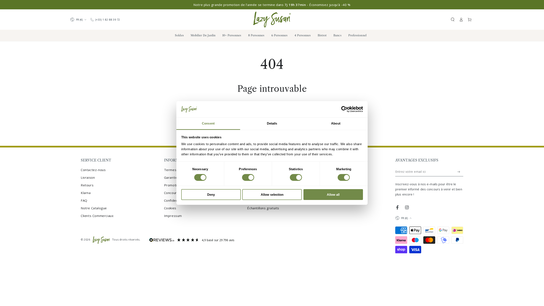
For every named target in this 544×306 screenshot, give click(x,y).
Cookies (170, 208)
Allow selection (272, 194)
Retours (87, 185)
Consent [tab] (208, 123)
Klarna (86, 193)
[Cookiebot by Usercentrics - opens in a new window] (344, 109)
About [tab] (335, 123)
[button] (452, 19)
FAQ (84, 200)
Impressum (173, 216)
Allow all (333, 194)
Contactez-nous (93, 170)
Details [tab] (272, 123)
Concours (171, 193)
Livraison (88, 177)
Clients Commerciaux (97, 216)
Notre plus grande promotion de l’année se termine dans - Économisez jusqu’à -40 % (271, 5)
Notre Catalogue (94, 208)
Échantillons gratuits (263, 208)
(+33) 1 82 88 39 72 (107, 19)
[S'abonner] (459, 171)
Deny (211, 194)
